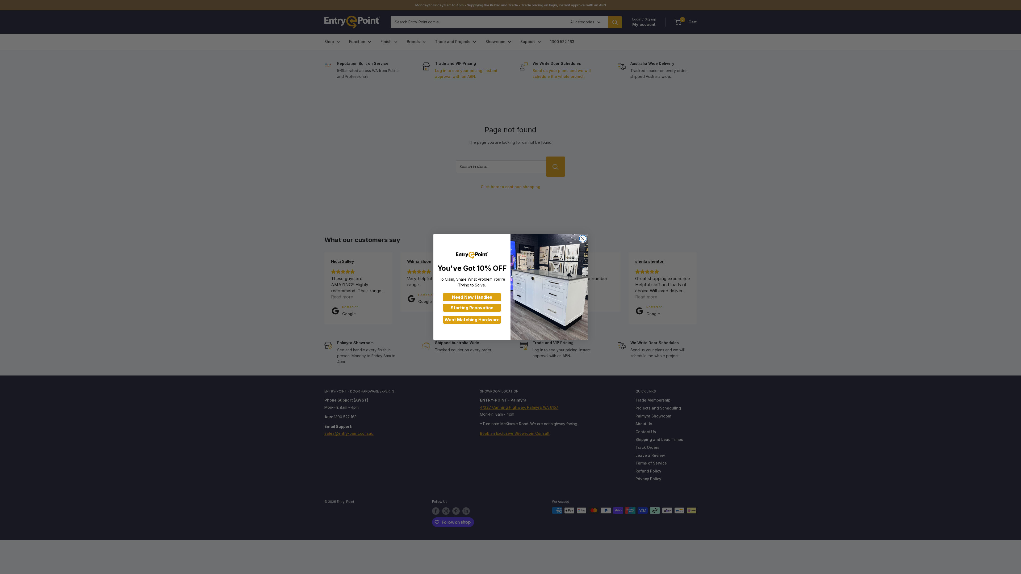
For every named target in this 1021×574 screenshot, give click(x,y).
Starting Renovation (472, 307)
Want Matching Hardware (472, 319)
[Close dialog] (582, 238)
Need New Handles (472, 297)
